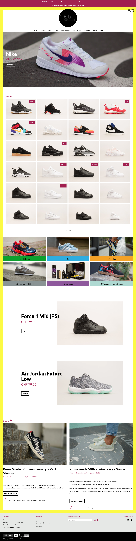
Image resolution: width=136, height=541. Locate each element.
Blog (95, 30)
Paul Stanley (34, 500)
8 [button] (75, 82)
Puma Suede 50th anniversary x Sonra (97, 469)
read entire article (10, 493)
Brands (87, 30)
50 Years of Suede (11, 500)
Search (5, 520)
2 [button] (58, 82)
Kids (56, 30)
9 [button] (77, 82)
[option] (68, 59)
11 (70, 230)
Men (49, 30)
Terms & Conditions (8, 527)
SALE (101, 30)
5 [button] (66, 82)
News (35, 30)
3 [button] (61, 82)
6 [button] (69, 82)
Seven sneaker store (103, 508)
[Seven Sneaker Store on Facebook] (125, 521)
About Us (5, 522)
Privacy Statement (8, 525)
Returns (17, 525)
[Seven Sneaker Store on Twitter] (128, 521)
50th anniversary (21, 500)
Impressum (18, 520)
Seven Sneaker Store (17, 539)
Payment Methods (20, 522)
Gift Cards (77, 30)
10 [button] (80, 82)
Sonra (111, 508)
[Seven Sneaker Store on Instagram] (131, 521)
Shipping (17, 527)
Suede (43, 500)
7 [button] (72, 82)
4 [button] (63, 82)
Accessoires (65, 30)
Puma (39, 500)
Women (42, 30)
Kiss (28, 500)
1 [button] (55, 82)
